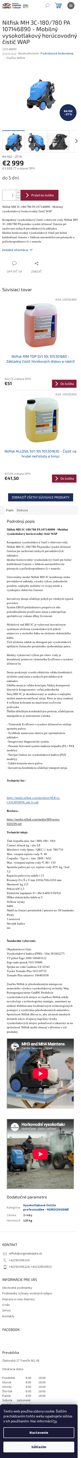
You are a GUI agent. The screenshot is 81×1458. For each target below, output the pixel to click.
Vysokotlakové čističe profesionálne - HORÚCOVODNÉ (46, 1207)
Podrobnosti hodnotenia (56, 54)
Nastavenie (38, 1432)
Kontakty (8, 1316)
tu (55, 1421)
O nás (6, 1305)
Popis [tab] (10, 510)
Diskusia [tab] (22, 510)
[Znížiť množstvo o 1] (18, 197)
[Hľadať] (47, 5)
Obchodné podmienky (17, 1288)
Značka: (15, 58)
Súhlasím (38, 1447)
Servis (6, 1310)
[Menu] (70, 5)
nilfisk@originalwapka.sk (25, 1253)
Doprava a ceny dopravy (18, 1299)
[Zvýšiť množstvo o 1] (18, 192)
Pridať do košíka (42, 195)
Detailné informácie (15, 250)
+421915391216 (19, 1260)
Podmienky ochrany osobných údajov (27, 1293)
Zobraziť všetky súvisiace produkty (41, 497)
